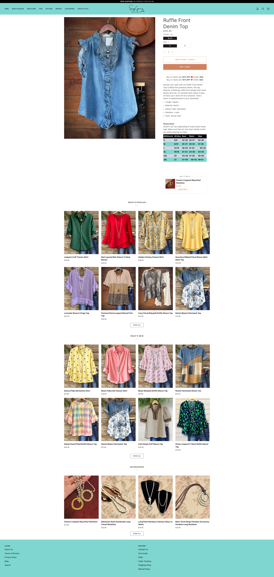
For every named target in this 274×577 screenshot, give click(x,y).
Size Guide (143, 553)
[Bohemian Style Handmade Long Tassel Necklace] (118, 497)
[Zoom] (68, 135)
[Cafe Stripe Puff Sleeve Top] (155, 419)
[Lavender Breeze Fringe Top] (81, 288)
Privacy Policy (10, 557)
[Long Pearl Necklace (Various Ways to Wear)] (155, 497)
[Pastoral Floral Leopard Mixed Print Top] (118, 288)
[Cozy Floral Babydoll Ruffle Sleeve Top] (155, 288)
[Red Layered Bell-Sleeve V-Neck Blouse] (118, 232)
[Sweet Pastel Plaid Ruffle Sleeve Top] (81, 419)
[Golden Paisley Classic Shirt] (155, 232)
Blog (6, 561)
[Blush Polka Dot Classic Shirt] (118, 366)
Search (8, 565)
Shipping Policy (144, 565)
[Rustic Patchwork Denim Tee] (192, 366)
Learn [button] (7, 546)
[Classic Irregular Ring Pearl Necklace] (81, 497)
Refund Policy (144, 569)
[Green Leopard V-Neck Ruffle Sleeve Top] (192, 419)
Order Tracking (144, 561)
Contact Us (143, 549)
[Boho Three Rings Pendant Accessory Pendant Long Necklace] (192, 497)
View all (137, 325)
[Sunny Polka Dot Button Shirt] (81, 366)
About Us (9, 549)
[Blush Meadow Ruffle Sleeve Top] (155, 366)
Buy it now (185, 67)
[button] (40, 9)
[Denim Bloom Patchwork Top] (192, 288)
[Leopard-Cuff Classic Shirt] (81, 232)
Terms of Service (12, 553)
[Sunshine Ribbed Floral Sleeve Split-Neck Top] (192, 232)
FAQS (140, 557)
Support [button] (142, 546)
